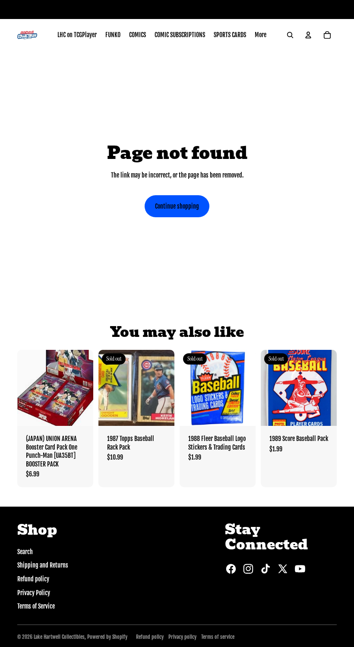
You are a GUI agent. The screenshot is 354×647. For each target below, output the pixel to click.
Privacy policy (182, 637)
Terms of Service (36, 606)
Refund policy (33, 579)
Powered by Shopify (107, 637)
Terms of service (217, 637)
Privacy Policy (33, 592)
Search (25, 551)
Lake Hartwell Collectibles (59, 637)
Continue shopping (177, 206)
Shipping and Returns (42, 565)
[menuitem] (77, 34)
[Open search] (290, 34)
